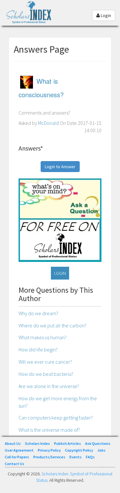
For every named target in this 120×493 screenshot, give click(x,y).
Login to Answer (60, 166)
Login (105, 15)
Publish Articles (67, 443)
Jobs (101, 450)
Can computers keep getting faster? (56, 417)
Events (75, 456)
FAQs (90, 456)
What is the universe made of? (49, 430)
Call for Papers (17, 456)
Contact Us (14, 463)
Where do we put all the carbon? (52, 325)
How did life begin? (38, 349)
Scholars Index (37, 443)
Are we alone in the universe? (49, 386)
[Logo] (30, 17)
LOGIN (60, 273)
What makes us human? (43, 337)
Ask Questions (97, 443)
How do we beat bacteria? (46, 374)
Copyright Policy (79, 450)
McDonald (48, 123)
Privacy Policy (49, 450)
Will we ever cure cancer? (45, 362)
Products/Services (49, 456)
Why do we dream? (38, 313)
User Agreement (19, 450)
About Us (13, 443)
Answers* (31, 148)
